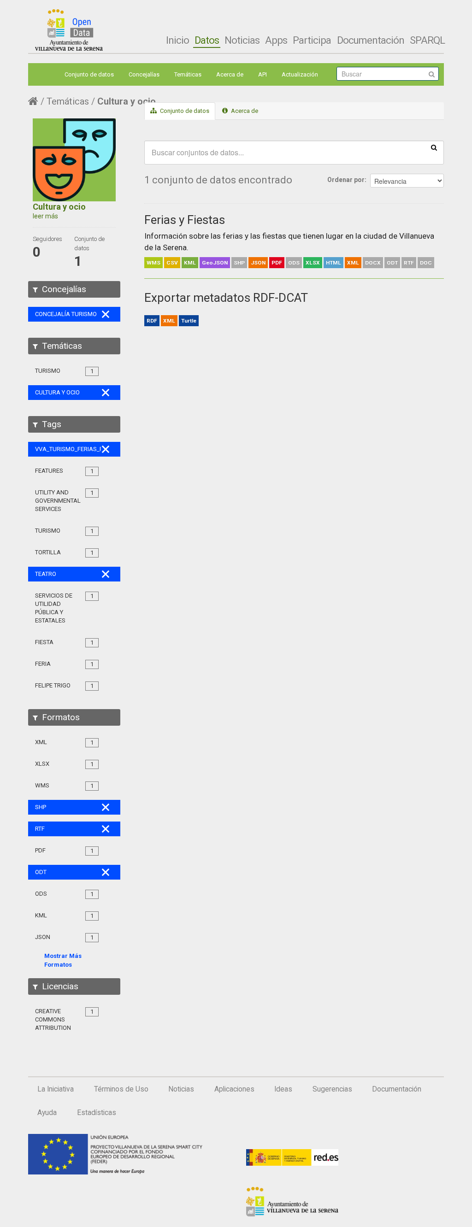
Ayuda (47, 1113)
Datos (207, 40)
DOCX (373, 262)
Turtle (188, 320)
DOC (426, 262)
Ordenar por (346, 179)
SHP (239, 262)
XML (353, 262)
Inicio (177, 40)
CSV (172, 262)
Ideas (283, 1089)
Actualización (300, 74)
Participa (312, 40)
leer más (45, 216)
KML (190, 262)
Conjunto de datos (89, 74)
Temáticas (187, 74)
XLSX (313, 262)
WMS (153, 262)
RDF (152, 320)
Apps (276, 40)
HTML (333, 262)
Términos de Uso (121, 1089)
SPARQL (427, 40)
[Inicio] (69, 30)
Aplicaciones (234, 1089)
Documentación (370, 40)
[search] (434, 147)
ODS (294, 262)
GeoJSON (215, 262)
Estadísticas (96, 1113)
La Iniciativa (55, 1089)
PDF (276, 262)
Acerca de (229, 74)
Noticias (242, 40)
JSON (258, 262)
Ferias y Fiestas (184, 220)
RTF (409, 262)
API (262, 74)
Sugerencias (332, 1089)
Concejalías (144, 74)
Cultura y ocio (126, 101)
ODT (392, 262)
